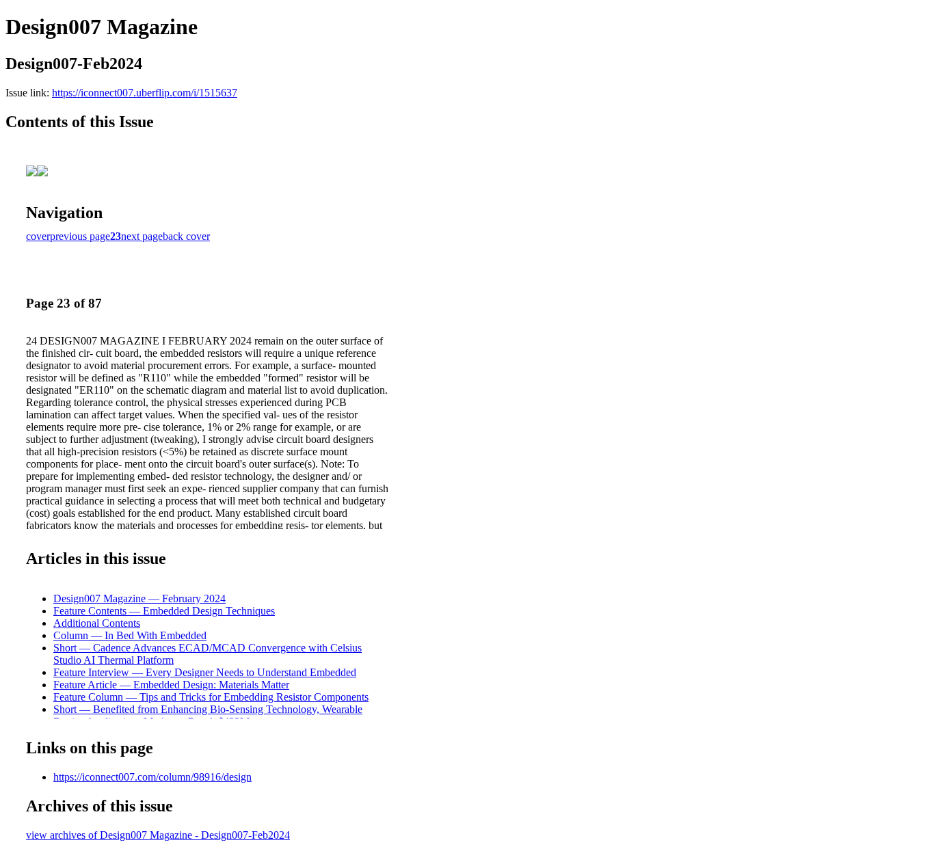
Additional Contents (96, 623)
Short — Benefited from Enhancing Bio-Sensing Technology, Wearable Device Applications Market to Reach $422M (207, 715)
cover (38, 236)
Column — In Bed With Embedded (129, 635)
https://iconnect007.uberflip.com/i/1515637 (144, 92)
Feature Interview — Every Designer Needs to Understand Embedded (204, 672)
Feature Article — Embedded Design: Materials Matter (171, 684)
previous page (80, 236)
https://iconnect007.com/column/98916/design (152, 777)
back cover (186, 236)
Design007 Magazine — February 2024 (139, 598)
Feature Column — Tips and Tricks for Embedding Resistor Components (211, 697)
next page (142, 236)
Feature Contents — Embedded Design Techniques (164, 611)
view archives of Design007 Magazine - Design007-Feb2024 (158, 835)
